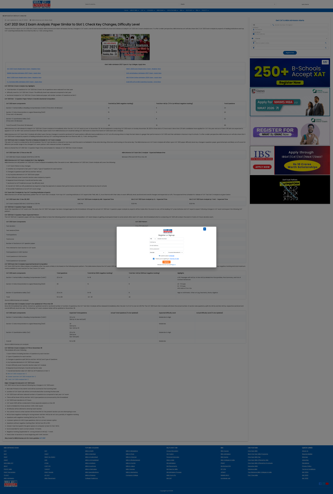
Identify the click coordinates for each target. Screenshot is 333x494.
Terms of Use (174, 259)
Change (171, 256)
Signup (166, 262)
